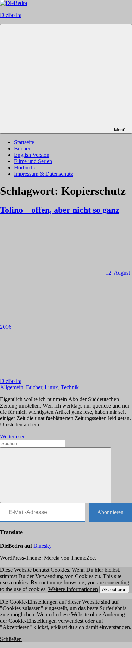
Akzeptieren (114, 589)
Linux (51, 387)
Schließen (11, 639)
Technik (70, 387)
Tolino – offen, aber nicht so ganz (59, 209)
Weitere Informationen (73, 589)
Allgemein (11, 387)
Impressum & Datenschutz (43, 174)
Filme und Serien (33, 161)
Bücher (22, 149)
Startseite (24, 142)
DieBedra (10, 15)
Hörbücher (26, 168)
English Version (31, 155)
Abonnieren (110, 512)
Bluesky (42, 546)
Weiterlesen (13, 437)
